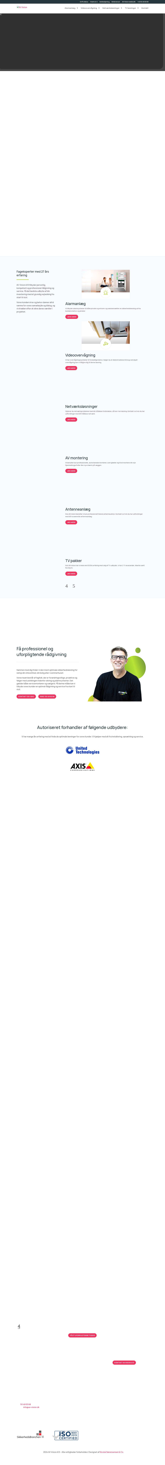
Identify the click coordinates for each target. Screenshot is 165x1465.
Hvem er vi (93, 2)
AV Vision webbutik (128, 2)
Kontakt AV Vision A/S (124, 1363)
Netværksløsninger (110, 8)
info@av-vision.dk (31, 1407)
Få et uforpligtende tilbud (82, 1335)
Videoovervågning (89, 8)
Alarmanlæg (70, 8)
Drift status (84, 2)
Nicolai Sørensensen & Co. (112, 1452)
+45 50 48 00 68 (142, 2)
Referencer (116, 2)
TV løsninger (130, 8)
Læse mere (71, 317)
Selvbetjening (105, 2)
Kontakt (144, 8)
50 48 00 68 (25, 1404)
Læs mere (71, 368)
